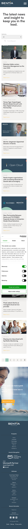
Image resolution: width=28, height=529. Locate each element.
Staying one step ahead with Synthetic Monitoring (13, 340)
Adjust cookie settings (14, 291)
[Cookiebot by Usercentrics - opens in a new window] (20, 237)
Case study (12, 99)
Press (5, 139)
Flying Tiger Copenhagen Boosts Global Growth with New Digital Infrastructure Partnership (12, 105)
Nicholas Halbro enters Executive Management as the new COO (13, 66)
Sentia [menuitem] (7, 524)
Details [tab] (14, 240)
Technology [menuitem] (14, 441)
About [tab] (23, 240)
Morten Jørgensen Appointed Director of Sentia (13, 142)
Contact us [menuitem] (14, 448)
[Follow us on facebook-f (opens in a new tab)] (13, 517)
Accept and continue (14, 287)
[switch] (23, 271)
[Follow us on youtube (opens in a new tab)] (16, 517)
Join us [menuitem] (14, 444)
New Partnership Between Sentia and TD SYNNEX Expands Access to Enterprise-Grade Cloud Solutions (13, 218)
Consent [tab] (5, 240)
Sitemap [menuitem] (12, 524)
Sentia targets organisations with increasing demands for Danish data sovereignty (13, 179)
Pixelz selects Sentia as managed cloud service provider (11, 304)
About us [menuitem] (14, 446)
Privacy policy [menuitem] (18, 524)
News (5, 62)
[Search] (5, 41)
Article (6, 336)
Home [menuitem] (14, 437)
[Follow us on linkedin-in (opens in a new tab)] (10, 517)
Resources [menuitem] (14, 443)
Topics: (4, 34)
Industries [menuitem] (14, 439)
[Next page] (24, 360)
